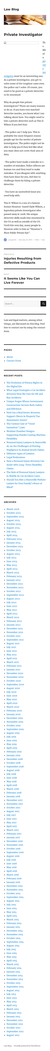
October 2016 (14, 848)
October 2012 (13, 1027)
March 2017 (13, 830)
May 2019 (12, 744)
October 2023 (14, 550)
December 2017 (15, 800)
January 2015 (13, 927)
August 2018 (13, 770)
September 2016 (15, 852)
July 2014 (11, 949)
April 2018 (12, 785)
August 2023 (13, 554)
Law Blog (11, 9)
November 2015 (15, 889)
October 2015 (13, 893)
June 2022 (12, 606)
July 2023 (11, 557)
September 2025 (15, 516)
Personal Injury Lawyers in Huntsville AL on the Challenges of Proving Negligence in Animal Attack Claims (26, 446)
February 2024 (14, 539)
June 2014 (12, 953)
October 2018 (13, 762)
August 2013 (13, 990)
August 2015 (13, 901)
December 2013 (15, 975)
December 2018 (15, 759)
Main (37, 240)
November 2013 (15, 979)
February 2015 (14, 923)
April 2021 (12, 658)
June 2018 (12, 777)
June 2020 (12, 695)
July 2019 (11, 736)
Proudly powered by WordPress (27, 1046)
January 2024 (14, 542)
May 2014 (12, 956)
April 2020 (12, 703)
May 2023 (12, 565)
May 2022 (12, 610)
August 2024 (13, 527)
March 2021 (13, 662)
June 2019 (12, 740)
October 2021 (13, 636)
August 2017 (13, 811)
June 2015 (12, 908)
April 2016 (12, 871)
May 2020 (12, 699)
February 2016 (14, 878)
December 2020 (15, 673)
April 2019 (12, 748)
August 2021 (13, 643)
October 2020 (14, 680)
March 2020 (13, 707)
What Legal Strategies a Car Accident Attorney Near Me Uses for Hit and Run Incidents (26, 394)
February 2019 (14, 751)
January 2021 (13, 669)
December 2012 (15, 1020)
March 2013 (13, 1009)
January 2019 (13, 755)
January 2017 (13, 837)
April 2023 (12, 568)
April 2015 (12, 915)
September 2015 (15, 897)
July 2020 (11, 692)
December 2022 (15, 583)
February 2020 (14, 710)
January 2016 (13, 882)
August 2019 (13, 733)
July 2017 (11, 815)
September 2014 (15, 942)
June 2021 (12, 651)
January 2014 (13, 971)
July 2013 (11, 994)
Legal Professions (16, 457)
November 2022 (15, 587)
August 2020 (13, 688)
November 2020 (15, 677)
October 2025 (14, 513)
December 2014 (15, 930)
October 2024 (14, 524)
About (10, 357)
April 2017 (12, 826)
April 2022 (12, 613)
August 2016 (13, 856)
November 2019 (15, 721)
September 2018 (15, 766)
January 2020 (14, 714)
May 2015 (12, 912)
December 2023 (15, 546)
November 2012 (15, 1024)
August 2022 (13, 598)
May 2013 (11, 1001)
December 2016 (15, 841)
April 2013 (12, 1005)
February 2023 (14, 576)
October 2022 (14, 591)
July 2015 (11, 904)
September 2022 (15, 595)
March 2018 (13, 789)
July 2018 (11, 774)
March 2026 (13, 509)
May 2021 (12, 654)
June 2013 (12, 998)
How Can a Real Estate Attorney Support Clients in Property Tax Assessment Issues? (23, 416)
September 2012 (15, 1031)
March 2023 (13, 572)
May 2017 (11, 822)
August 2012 (13, 1035)
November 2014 (15, 934)
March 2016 (13, 874)
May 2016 (12, 867)
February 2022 (14, 621)
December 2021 (15, 628)
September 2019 (15, 729)
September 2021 (15, 639)
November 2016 (15, 845)
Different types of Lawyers (20, 453)
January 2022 (14, 624)
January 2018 (13, 796)
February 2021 (14, 665)
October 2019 (14, 725)
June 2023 (12, 561)
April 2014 (12, 960)
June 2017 (12, 818)
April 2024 (12, 535)
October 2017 (13, 807)
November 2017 (15, 804)
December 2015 (15, 886)
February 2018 (14, 792)
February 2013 (14, 1012)
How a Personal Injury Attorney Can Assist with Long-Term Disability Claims (25, 465)
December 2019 (15, 718)
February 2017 (14, 833)
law (43, 240)
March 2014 (13, 964)
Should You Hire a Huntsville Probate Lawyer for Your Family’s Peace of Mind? (26, 483)
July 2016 (11, 859)
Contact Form (14, 360)
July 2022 (11, 602)
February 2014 (14, 968)
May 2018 (12, 781)
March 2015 (13, 919)
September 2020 (15, 684)
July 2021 (11, 647)
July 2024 (11, 531)
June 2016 (12, 863)
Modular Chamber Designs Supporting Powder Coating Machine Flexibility (26, 435)
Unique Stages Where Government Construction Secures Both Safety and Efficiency (25, 405)
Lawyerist (12, 240)
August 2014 (13, 945)
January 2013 (13, 1016)
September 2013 (15, 986)
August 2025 (13, 520)
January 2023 (13, 580)
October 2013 (13, 983)
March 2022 (13, 617)
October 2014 (13, 938)
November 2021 (15, 632)
